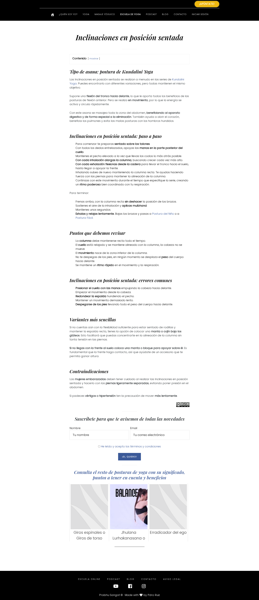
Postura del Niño (163, 214)
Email (133, 428)
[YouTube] (116, 587)
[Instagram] (143, 587)
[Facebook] (130, 587)
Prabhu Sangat (109, 595)
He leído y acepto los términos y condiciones (131, 446)
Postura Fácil (84, 218)
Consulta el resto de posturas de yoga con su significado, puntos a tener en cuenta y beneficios (129, 475)
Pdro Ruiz (154, 595)
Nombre (75, 428)
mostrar (93, 58)
